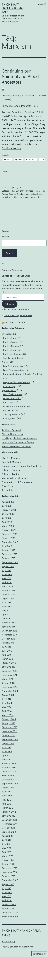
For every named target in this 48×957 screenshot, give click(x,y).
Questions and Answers (15, 406)
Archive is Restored (11, 430)
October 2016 (8, 638)
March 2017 (7, 618)
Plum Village (39, 191)
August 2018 (8, 566)
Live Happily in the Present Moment (19, 438)
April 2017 (6, 614)
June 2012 (7, 795)
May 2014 (6, 707)
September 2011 (10, 832)
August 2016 (8, 642)
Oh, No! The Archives (12, 434)
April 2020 (7, 522)
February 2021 (9, 510)
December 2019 (9, 534)
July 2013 (6, 747)
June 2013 (7, 751)
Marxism (18, 197)
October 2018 (8, 558)
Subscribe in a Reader (15, 322)
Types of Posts (9, 390)
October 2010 (8, 876)
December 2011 (9, 820)
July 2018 (6, 570)
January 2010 (8, 908)
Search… (6, 236)
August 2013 (8, 743)
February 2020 (9, 530)
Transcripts (7, 490)
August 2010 (8, 884)
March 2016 (7, 659)
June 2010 (7, 892)
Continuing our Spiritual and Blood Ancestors (20, 76)
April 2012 (7, 804)
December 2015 (9, 671)
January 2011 (8, 864)
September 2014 (10, 691)
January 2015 (8, 683)
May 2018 (6, 578)
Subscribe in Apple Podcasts (18, 315)
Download (17, 95)
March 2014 (8, 715)
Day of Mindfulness (24, 191)
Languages (7, 334)
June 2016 (7, 651)
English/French (10, 342)
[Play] (3, 89)
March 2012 (7, 808)
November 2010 (9, 872)
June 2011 (7, 844)
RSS (35, 106)
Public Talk (8, 402)
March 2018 (7, 586)
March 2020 (8, 526)
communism (31, 194)
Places (5, 362)
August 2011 (8, 836)
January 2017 (8, 626)
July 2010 (6, 888)
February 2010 (9, 904)
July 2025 (6, 506)
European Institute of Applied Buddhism (22, 374)
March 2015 (7, 679)
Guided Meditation (12, 398)
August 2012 (8, 787)
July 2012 (6, 791)
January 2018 (8, 590)
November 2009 (10, 916)
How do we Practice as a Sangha (18, 442)
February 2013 (9, 763)
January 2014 (8, 723)
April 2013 (7, 755)
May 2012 (6, 800)
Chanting (21, 194)
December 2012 (9, 771)
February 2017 (9, 622)
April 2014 (7, 711)
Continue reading (11, 148)
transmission (35, 197)
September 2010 (10, 880)
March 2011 (7, 856)
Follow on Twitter (10, 474)
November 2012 (9, 775)
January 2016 (8, 667)
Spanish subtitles (11, 358)
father (39, 194)
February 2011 (8, 860)
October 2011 (8, 828)
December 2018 (9, 554)
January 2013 (8, 767)
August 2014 (8, 695)
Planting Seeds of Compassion (17, 482)
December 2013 (9, 727)
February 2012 (9, 812)
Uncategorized (9, 418)
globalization (7, 197)
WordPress (27, 946)
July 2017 (6, 602)
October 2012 (8, 779)
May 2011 (6, 848)
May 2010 (6, 896)
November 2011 (9, 824)
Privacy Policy (8, 941)
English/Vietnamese (13, 354)
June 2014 (7, 703)
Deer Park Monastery (13, 370)
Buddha (12, 194)
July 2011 (6, 840)
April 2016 (7, 655)
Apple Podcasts (22, 106)
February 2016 (9, 663)
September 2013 (10, 739)
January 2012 (8, 816)
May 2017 (6, 610)
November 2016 (9, 634)
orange (26, 197)
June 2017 (7, 606)
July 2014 (6, 699)
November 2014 (10, 687)
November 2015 (9, 675)
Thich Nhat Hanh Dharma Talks (12, 8)
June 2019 (7, 546)
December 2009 (10, 912)
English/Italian (10, 350)
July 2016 (6, 646)
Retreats (7, 410)
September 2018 (10, 562)
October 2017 (8, 594)
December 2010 (9, 868)
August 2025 (8, 502)
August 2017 (8, 598)
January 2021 (8, 514)
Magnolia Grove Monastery (16, 382)
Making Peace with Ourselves (16, 446)
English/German (11, 346)
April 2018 (7, 582)
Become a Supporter (12, 270)
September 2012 (10, 783)
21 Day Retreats (12, 414)
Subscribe (9, 304)
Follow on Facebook (12, 470)
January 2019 (8, 550)
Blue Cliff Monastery (13, 366)
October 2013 (8, 735)
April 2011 (6, 852)
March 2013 (7, 759)
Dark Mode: (38, 954)
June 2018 (7, 574)
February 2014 (9, 719)
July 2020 (6, 518)
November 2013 (9, 731)
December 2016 (9, 630)
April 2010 (7, 900)
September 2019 (10, 542)
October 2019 (8, 538)
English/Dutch (10, 338)
